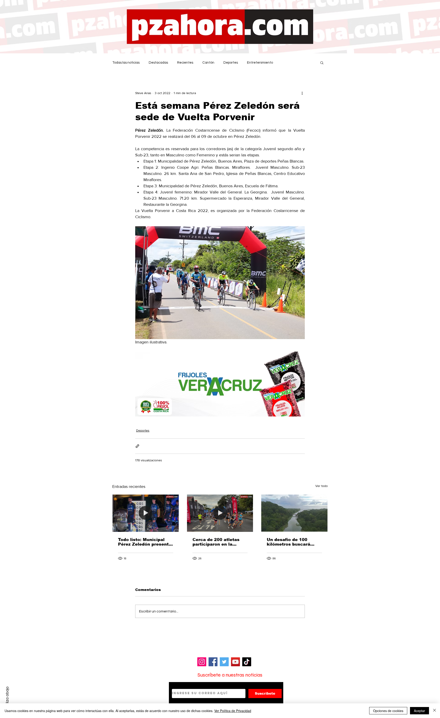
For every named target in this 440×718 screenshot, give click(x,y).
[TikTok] (246, 661)
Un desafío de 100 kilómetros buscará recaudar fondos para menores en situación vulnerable (291, 542)
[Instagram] (201, 661)
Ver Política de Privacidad (232, 710)
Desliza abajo (7, 698)
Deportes (230, 62)
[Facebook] (213, 661)
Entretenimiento (260, 62)
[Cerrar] (434, 710)
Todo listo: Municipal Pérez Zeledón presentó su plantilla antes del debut (144, 542)
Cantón (208, 62)
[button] (322, 62)
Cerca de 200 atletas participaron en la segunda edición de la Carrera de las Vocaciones (217, 542)
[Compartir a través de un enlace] (137, 446)
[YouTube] (235, 661)
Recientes (185, 62)
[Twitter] (224, 661)
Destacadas (158, 62)
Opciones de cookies (388, 710)
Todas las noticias (126, 62)
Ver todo (321, 486)
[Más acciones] (302, 93)
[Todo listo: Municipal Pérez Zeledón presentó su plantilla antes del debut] (146, 513)
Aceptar (419, 710)
